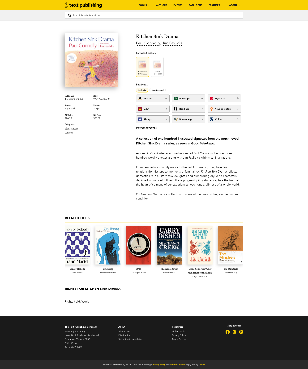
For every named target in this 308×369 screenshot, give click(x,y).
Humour (69, 131)
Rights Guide (178, 331)
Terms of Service (177, 364)
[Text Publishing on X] (241, 332)
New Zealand (158, 90)
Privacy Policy (179, 335)
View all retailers (146, 128)
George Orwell (139, 272)
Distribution (124, 335)
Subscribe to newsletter (130, 339)
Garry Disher (169, 272)
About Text (124, 331)
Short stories (71, 127)
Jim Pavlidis (172, 43)
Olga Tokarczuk (200, 276)
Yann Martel (77, 272)
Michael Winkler (108, 272)
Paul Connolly (148, 43)
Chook (202, 364)
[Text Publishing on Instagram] (234, 332)
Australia (142, 90)
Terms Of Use (179, 339)
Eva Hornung (230, 272)
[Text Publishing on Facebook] (228, 332)
